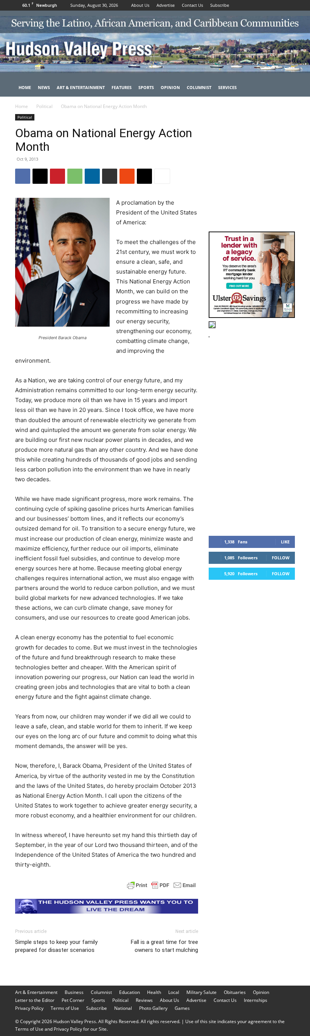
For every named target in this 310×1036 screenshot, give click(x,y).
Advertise (166, 5)
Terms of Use (65, 1008)
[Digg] (144, 176)
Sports (146, 87)
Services (227, 87)
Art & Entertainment (81, 87)
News (44, 87)
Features (122, 87)
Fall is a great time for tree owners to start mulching (164, 946)
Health (154, 992)
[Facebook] (264, 5)
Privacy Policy (29, 1008)
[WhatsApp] (74, 176)
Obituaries (235, 992)
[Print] (109, 176)
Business (74, 992)
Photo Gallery (153, 1008)
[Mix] (127, 176)
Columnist (199, 87)
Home (25, 87)
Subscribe (219, 5)
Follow (281, 557)
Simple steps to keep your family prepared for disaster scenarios (56, 946)
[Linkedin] (92, 176)
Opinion (170, 87)
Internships (255, 1000)
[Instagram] (276, 5)
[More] (162, 176)
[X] (289, 5)
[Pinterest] (57, 176)
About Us (140, 5)
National (123, 1008)
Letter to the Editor (34, 1000)
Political (44, 106)
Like (285, 542)
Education (129, 992)
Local (173, 992)
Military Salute (201, 992)
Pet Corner (73, 1000)
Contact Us (192, 5)
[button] (286, 87)
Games (182, 1008)
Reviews (144, 1000)
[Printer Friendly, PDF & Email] (161, 885)
